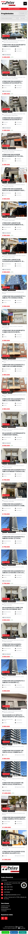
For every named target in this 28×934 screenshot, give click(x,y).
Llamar (23, 932)
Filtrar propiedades (15, 9)
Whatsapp (6, 932)
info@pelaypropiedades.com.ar (12, 894)
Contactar (14, 932)
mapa (23, 18)
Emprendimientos (6, 909)
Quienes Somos (5, 906)
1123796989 (7, 892)
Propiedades (4, 907)
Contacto (4, 911)
